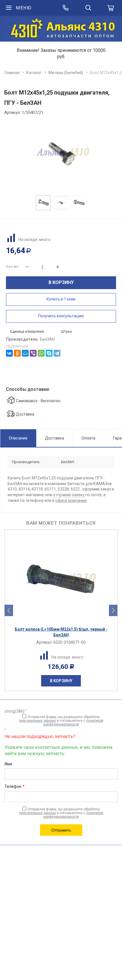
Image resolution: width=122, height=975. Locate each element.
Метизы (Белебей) (66, 72)
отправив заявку (69, 494)
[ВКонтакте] (9, 353)
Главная (12, 72)
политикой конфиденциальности (73, 722)
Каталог (34, 72)
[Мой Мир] (25, 353)
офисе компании (71, 500)
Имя (8, 764)
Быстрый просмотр (64, 618)
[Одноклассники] (17, 353)
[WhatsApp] (41, 353)
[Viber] (33, 353)
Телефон (15, 786)
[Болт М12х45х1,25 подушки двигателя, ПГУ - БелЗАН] (61, 153)
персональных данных (37, 721)
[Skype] (49, 353)
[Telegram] (57, 353)
